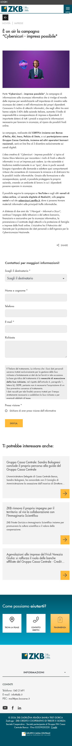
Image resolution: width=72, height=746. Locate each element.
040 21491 (19, 690)
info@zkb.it (16, 694)
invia (16, 424)
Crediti (54, 727)
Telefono (9, 306)
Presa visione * (13, 405)
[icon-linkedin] (19, 708)
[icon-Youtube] (5, 708)
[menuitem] (4, 2)
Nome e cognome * (16, 290)
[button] (68, 9)
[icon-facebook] (13, 708)
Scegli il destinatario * (17, 271)
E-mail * (9, 322)
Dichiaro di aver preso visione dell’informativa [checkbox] (32, 410)
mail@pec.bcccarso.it (19, 698)
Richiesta (10, 337)
